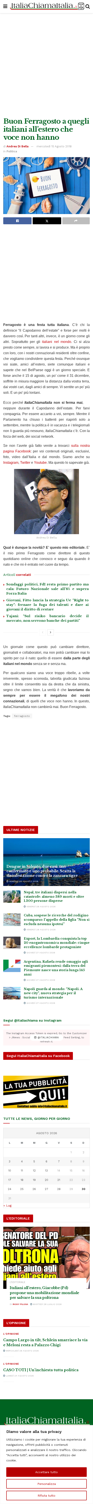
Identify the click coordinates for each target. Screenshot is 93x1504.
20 (46, 1180)
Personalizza (46, 1484)
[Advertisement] (46, 64)
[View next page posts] (50, 632)
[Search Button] (87, 6)
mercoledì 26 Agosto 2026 (22, 1350)
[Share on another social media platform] (76, 220)
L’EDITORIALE (17, 1282)
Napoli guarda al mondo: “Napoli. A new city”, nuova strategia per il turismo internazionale (53, 993)
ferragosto (22, 716)
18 (22, 1180)
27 (46, 1189)
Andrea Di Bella (17, 146)
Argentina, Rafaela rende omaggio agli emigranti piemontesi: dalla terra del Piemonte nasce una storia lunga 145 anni (56, 968)
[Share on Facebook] (17, 220)
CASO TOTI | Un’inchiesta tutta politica (41, 1370)
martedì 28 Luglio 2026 (47, 1304)
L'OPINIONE (11, 1334)
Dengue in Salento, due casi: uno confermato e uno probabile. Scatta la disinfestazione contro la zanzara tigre (42, 871)
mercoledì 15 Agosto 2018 (54, 146)
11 (22, 1170)
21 (58, 1180)
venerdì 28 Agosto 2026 (23, 881)
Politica (11, 151)
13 (46, 1170)
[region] (46, 1464)
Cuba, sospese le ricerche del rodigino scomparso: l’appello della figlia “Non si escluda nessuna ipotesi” (57, 919)
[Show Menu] (5, 6)
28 (59, 1189)
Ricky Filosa (20, 1304)
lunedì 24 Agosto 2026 (19, 1375)
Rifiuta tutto (46, 1495)
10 (9, 1170)
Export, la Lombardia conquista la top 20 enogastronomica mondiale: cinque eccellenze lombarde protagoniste (57, 943)
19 (34, 1180)
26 (34, 1189)
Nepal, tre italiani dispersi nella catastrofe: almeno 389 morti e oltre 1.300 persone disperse (54, 896)
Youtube (40, 462)
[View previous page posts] (42, 632)
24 (9, 1189)
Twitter (25, 462)
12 (34, 1170)
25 (22, 1189)
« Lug (7, 1205)
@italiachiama (48, 1037)
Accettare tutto (46, 1472)
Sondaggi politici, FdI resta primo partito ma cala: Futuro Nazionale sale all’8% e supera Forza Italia (47, 588)
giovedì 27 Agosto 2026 (40, 952)
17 (9, 1180)
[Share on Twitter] (47, 220)
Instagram (10, 462)
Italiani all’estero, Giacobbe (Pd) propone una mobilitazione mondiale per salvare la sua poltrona (44, 1293)
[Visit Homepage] (46, 7)
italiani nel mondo (56, 342)
